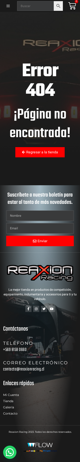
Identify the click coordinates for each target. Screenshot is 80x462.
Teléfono (18, 343)
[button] (9, 452)
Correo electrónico (35, 362)
